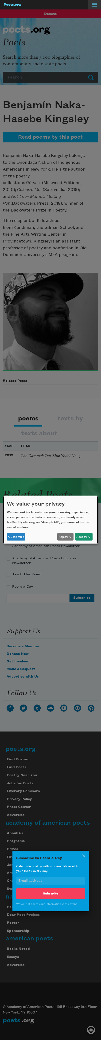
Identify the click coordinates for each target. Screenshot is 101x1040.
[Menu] (94, 4)
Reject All (65, 536)
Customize (16, 536)
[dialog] (50, 520)
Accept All (83, 536)
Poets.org (12, 5)
